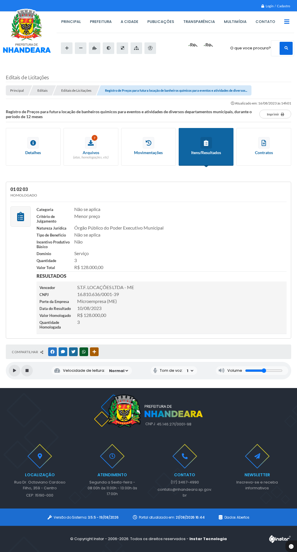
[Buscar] (286, 48)
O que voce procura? (250, 48)
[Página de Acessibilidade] (150, 48)
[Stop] (27, 370)
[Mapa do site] (136, 48)
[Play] (14, 370)
